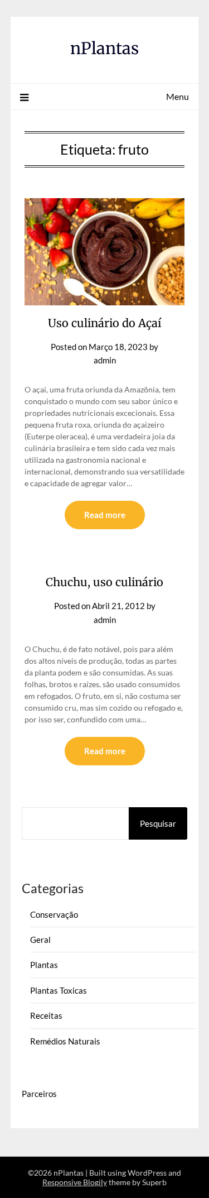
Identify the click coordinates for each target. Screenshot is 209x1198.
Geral (40, 940)
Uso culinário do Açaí (104, 323)
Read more (104, 515)
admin (105, 360)
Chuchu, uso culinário (104, 582)
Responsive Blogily (74, 1182)
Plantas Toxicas (58, 990)
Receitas (46, 1015)
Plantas (44, 965)
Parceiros (39, 1094)
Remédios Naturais (65, 1041)
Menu (177, 96)
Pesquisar (158, 823)
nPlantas (104, 48)
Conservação (54, 914)
